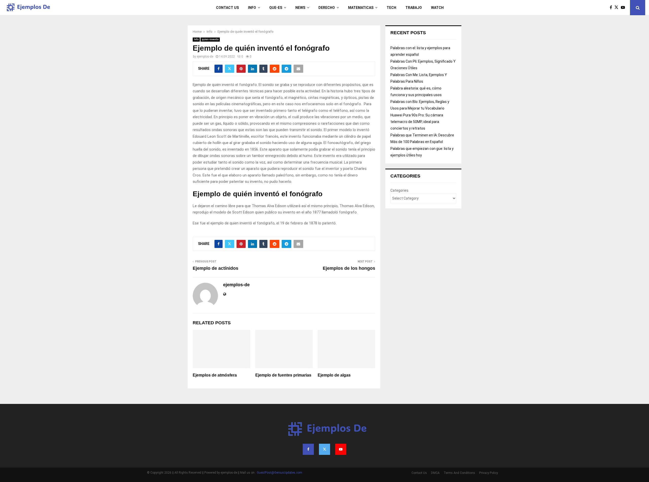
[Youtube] (624, 8)
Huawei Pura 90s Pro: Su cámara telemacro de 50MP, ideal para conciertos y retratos (416, 121)
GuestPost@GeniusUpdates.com (279, 472)
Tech (391, 8)
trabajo (413, 8)
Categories (399, 190)
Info (252, 8)
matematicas (360, 8)
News (300, 8)
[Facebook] (612, 8)
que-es (275, 8)
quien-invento (210, 39)
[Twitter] (618, 8)
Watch (437, 8)
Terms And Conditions (459, 473)
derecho (326, 8)
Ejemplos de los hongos (349, 268)
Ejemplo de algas (334, 375)
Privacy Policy (488, 473)
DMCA (435, 473)
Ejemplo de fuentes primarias (283, 375)
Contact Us (227, 8)
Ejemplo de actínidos (215, 268)
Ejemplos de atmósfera (215, 375)
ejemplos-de (205, 56)
